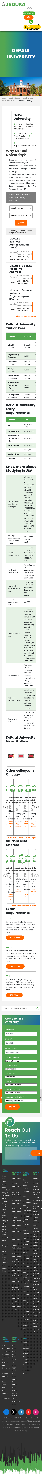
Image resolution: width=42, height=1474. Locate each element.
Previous (5, 807)
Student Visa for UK (36, 1284)
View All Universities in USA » (24, 906)
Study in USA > (29, 98)
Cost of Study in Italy (26, 1233)
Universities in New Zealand (16, 1301)
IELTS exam (15, 938)
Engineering (6, 1351)
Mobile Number (12, 1048)
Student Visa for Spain (36, 1223)
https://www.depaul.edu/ (25, 144)
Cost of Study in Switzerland (27, 1208)
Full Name (9, 1029)
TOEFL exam (15, 966)
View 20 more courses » (26, 316)
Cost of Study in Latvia (26, 1266)
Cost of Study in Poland (26, 1241)
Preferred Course (12, 1089)
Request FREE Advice (28, 17)
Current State (11, 1065)
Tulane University (20, 869)
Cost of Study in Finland (26, 1250)
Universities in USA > (10, 101)
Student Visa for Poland (36, 1239)
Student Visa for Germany (36, 1189)
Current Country (12, 1057)
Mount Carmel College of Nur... (34, 872)
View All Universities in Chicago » (22, 838)
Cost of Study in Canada (26, 1303)
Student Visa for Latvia (36, 1264)
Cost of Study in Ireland (26, 1216)
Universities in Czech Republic (16, 1264)
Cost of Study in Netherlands (27, 1199)
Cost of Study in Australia (26, 1311)
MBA (3, 1346)
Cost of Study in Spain (26, 1224)
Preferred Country (13, 1081)
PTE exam (14, 995)
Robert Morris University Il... (12, 801)
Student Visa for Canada (36, 1301)
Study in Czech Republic (5, 1234)
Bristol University (27, 869)
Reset (22, 222)
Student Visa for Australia (36, 1309)
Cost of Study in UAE (26, 1331)
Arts (3, 1365)
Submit (12, 1107)
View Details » (10, 826)
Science (5, 1362)
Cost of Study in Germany (26, 1191)
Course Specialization (14, 1097)
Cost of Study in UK (26, 1286)
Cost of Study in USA (26, 1294)
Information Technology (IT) (6, 1357)
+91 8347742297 (33, 27)
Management (7, 1348)
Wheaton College (35, 798)
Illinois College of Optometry (21, 800)
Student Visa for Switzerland (37, 1206)
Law (3, 1390)
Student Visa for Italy (36, 1231)
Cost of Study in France (26, 1182)
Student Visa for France (36, 1181)
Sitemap (26, 1373)
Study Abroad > (16, 98)
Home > (5, 98)
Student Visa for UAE (36, 1329)
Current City (10, 1073)
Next (36, 807)
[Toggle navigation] (5, 18)
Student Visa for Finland (36, 1248)
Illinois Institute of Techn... (27, 801)
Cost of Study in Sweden (26, 1258)
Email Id (8, 1039)
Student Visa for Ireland (36, 1214)
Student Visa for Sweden (36, 1256)
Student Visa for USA (36, 1292)
